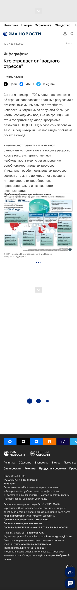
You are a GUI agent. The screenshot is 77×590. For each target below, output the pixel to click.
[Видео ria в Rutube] (63, 441)
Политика (9, 462)
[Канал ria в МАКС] (10, 441)
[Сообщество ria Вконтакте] (36, 441)
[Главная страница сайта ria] (21, 34)
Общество (25, 462)
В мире (56, 462)
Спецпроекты (12, 468)
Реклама (30, 468)
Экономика (41, 462)
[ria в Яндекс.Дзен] (23, 441)
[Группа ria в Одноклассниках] (49, 441)
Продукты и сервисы (52, 468)
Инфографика (16, 54)
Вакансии (9, 483)
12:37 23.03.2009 (13, 43)
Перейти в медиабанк (15, 256)
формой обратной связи (36, 544)
